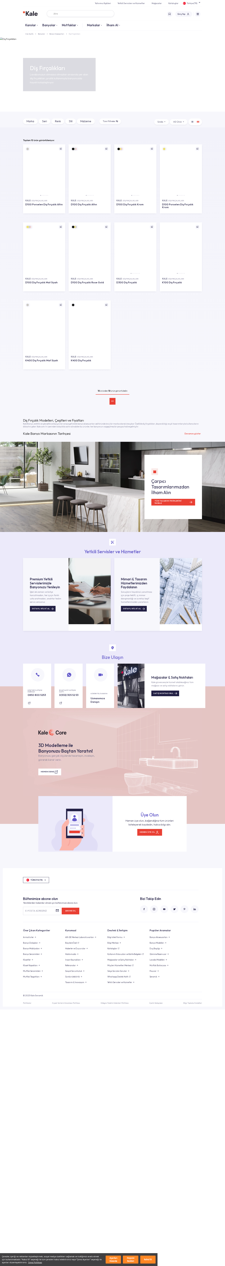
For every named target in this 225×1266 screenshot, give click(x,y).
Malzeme (85, 121)
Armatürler (28, 937)
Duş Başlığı (155, 948)
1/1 (112, 401)
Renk (58, 121)
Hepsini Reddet (130, 1259)
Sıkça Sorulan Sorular (117, 971)
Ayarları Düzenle (113, 1259)
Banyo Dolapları (30, 943)
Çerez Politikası (35, 1262)
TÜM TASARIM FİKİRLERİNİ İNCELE (168, 502)
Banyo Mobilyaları (31, 948)
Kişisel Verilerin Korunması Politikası (66, 1003)
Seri (44, 121)
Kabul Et (148, 1259)
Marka (30, 121)
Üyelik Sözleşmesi (156, 1003)
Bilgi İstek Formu (115, 937)
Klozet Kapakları (30, 965)
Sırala (160, 121)
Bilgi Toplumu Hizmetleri (192, 1003)
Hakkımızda (70, 954)
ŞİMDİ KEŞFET (44, 215)
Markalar (93, 25)
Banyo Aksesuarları (56, 34)
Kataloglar (173, 3)
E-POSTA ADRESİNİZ (36, 910)
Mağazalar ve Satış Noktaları (120, 960)
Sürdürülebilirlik (72, 976)
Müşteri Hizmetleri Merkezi (119, 965)
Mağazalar (157, 3)
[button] (40, 195)
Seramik (153, 976)
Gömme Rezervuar (158, 954)
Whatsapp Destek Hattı (117, 976)
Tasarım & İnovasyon (74, 982)
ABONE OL (70, 911)
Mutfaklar (69, 25)
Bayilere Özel (71, 943)
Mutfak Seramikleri (32, 971)
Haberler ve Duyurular (75, 948)
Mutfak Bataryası (158, 965)
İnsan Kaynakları (73, 960)
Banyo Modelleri (157, 943)
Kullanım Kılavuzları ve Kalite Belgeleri (124, 954)
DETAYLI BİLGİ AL (41, 608)
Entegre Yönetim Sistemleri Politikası (115, 1003)
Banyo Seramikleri (31, 954)
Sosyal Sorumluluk (73, 971)
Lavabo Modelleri (157, 960)
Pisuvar (153, 971)
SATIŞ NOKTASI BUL (163, 693)
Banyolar (48, 25)
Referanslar (70, 965)
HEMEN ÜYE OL (147, 832)
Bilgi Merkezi (113, 943)
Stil (70, 121)
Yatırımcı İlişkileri (103, 3)
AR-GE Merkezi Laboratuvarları (79, 937)
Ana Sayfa (29, 34)
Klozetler (27, 960)
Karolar (30, 25)
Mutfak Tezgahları (31, 976)
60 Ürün (177, 121)
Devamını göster (193, 433)
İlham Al (112, 25)
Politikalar (27, 1003)
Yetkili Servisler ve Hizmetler (131, 3)
